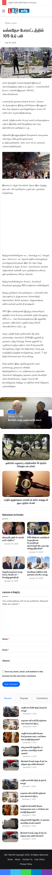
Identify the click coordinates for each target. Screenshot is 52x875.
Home (7, 23)
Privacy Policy (26, 864)
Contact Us (27, 859)
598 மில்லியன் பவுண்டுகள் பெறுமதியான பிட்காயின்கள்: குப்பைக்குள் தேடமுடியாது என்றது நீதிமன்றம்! (38, 543)
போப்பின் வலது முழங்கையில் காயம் (24, 420)
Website (6, 661)
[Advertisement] (26, 225)
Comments (42, 698)
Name (5, 639)
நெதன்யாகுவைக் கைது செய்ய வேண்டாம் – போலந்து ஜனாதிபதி (12, 574)
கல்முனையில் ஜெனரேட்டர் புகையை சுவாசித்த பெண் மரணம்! (32, 750)
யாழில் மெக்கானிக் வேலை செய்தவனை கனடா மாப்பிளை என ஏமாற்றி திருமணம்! (33, 736)
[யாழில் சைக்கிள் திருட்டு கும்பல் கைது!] (11, 711)
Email (5, 650)
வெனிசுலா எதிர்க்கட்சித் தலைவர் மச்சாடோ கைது (37, 573)
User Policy (40, 859)
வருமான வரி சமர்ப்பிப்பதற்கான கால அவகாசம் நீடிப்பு (34, 722)
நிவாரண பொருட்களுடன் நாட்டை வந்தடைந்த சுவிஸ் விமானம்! (34, 763)
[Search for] (48, 12)
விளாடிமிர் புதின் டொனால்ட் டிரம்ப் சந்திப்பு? (13, 539)
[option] (26, 413)
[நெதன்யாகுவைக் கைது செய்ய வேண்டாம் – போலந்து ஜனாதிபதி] (13, 562)
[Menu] (3, 12)
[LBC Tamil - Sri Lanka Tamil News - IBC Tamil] (18, 10)
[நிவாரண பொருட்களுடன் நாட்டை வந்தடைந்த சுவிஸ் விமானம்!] (11, 765)
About (17, 859)
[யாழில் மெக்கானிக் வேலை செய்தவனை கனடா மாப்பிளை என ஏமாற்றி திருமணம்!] (11, 737)
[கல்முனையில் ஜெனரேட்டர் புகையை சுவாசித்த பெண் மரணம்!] (11, 751)
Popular (24, 698)
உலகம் (14, 23)
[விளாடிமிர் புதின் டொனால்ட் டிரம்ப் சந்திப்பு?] (13, 528)
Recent (8, 698)
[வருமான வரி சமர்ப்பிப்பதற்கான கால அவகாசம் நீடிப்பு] (11, 724)
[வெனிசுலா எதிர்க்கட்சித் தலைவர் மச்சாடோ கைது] (38, 562)
